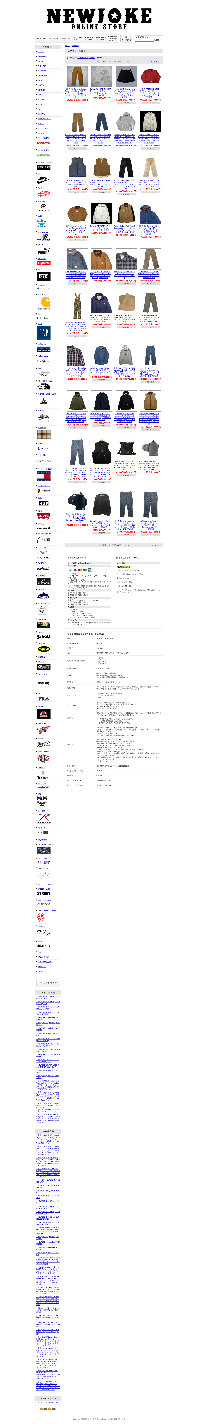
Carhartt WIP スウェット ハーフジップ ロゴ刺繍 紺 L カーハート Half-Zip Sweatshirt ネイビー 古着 (100, 417)
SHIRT (40, 61)
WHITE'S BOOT (44, 751)
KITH (40, 269)
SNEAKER (41, 109)
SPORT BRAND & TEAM (47, 910)
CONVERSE (42, 201)
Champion (42, 285)
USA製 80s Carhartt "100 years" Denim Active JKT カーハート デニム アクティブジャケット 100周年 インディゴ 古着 (149, 230)
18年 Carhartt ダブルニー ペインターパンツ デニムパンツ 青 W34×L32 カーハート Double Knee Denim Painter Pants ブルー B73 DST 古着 (148, 372)
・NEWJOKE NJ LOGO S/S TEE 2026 (47, 1034)
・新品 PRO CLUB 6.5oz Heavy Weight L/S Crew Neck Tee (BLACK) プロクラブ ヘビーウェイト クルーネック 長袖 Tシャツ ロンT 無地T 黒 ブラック (48, 1085)
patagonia (42, 344)
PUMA (40, 245)
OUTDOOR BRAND (45, 900)
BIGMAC (41, 657)
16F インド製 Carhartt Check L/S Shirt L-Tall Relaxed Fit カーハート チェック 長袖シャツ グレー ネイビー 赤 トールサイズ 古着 (75, 372)
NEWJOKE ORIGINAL (45, 162)
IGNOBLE (41, 524)
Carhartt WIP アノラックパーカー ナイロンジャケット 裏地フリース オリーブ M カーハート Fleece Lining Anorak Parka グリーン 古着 (75, 418)
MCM (40, 794)
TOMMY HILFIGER (45, 469)
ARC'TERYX (42, 548)
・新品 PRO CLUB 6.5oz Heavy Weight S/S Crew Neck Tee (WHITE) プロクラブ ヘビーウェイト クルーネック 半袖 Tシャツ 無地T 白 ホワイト (48, 1118)
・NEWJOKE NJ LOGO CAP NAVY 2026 (47, 1076)
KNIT (40, 80)
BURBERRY (42, 428)
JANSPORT (42, 784)
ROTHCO (41, 811)
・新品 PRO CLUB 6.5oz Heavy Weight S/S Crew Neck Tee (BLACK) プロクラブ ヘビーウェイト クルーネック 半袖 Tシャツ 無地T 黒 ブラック (48, 1107)
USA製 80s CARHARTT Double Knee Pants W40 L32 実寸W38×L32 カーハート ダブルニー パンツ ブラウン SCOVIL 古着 (75, 139)
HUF (40, 498)
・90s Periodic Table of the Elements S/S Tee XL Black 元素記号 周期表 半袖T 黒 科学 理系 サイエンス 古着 (47, 1290)
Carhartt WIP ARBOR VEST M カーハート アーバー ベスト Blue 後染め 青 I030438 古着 (76, 183)
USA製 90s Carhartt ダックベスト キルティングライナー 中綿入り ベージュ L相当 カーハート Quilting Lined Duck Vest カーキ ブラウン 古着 (149, 419)
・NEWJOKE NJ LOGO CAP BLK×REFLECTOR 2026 (48, 1008)
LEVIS (40, 511)
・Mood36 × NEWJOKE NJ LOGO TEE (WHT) (48, 1181)
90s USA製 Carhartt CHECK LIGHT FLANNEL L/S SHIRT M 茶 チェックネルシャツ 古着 (124, 275)
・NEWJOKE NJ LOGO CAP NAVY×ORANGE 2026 (47, 1013)
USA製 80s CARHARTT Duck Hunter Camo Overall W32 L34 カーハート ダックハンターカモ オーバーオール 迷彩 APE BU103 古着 (75, 326)
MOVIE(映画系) (43, 957)
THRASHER (42, 674)
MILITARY (42, 941)
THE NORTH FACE (45, 381)
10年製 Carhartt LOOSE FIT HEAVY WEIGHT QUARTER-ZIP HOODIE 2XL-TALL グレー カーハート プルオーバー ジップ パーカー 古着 (124, 139)
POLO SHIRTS (43, 56)
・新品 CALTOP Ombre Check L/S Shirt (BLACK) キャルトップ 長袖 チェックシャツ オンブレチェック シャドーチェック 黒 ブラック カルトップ (48, 1341)
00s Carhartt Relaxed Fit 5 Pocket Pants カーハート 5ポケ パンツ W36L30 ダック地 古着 (124, 318)
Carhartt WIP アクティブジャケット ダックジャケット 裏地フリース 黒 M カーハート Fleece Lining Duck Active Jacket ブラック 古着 (124, 418)
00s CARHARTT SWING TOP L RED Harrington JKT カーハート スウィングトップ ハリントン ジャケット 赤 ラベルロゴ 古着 (148, 93)
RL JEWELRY (42, 839)
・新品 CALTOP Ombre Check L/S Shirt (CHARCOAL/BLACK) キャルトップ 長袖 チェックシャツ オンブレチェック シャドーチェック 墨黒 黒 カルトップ (48, 1386)
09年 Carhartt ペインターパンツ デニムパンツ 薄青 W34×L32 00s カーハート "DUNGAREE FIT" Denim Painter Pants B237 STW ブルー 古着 (75, 472)
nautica (41, 443)
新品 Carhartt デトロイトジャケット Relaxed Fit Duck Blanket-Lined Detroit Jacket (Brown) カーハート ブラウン (75, 230)
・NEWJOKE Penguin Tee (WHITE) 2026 (48, 1024)
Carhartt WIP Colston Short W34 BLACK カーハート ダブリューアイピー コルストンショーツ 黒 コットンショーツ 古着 (124, 93)
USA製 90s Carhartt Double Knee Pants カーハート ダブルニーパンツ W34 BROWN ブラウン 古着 (149, 183)
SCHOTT (41, 632)
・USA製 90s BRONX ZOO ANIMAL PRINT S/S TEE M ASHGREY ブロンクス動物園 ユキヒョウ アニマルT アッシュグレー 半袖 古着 (47, 1301)
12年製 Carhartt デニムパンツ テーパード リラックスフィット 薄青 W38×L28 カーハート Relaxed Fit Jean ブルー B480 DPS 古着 (148, 525)
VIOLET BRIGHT (44, 858)
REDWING (42, 723)
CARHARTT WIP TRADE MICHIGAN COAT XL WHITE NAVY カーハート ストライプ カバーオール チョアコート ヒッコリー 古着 (148, 139)
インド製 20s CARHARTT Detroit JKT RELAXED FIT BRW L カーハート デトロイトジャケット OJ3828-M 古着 (100, 275)
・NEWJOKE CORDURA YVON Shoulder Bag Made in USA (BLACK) (48, 1317)
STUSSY (41, 411)
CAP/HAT (41, 99)
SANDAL (41, 114)
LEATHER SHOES (44, 119)
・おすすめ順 (83, 58)
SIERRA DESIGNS (44, 534)
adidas (40, 216)
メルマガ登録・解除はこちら (48, 1402)
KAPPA (40, 706)
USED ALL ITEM (44, 138)
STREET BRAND (44, 889)
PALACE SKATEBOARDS (47, 394)
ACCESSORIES (43, 128)
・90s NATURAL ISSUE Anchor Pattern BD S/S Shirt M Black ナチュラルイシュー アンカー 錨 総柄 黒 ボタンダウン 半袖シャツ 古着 (48, 1280)
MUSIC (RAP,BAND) (45, 884)
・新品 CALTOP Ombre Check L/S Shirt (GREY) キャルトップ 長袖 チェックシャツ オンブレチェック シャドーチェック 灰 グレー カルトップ (48, 1374)
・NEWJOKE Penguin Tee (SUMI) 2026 (47, 1018)
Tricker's (41, 767)
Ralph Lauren (43, 356)
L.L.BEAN (41, 314)
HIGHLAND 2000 (44, 603)
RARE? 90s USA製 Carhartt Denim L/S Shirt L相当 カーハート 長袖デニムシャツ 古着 (100, 371)
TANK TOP (42, 66)
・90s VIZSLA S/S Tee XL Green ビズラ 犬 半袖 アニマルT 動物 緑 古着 (48, 1310)
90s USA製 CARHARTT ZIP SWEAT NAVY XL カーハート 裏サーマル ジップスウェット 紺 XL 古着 (100, 318)
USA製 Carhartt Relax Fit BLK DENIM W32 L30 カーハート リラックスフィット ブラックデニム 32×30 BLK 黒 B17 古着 (124, 184)
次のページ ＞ (156, 61)
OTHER (41, 133)
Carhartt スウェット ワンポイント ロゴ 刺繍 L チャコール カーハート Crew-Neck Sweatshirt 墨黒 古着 (100, 524)
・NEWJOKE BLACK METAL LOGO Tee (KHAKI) (48, 1050)
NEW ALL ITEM (43, 150)
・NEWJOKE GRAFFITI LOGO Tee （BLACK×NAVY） (47, 1061)
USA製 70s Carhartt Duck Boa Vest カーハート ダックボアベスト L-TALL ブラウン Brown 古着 (100, 183)
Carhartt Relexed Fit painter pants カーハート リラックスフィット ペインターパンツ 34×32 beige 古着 (148, 275)
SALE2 (40, 971)
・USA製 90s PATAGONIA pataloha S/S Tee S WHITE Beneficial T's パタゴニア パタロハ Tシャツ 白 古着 (48, 1230)
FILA (40, 693)
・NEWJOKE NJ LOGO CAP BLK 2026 (47, 1071)
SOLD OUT (42, 966)
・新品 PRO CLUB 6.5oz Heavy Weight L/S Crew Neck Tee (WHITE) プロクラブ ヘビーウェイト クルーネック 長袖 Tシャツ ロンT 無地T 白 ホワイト (48, 1096)
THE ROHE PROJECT (45, 844)
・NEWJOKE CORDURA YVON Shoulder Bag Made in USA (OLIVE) (47, 1332)
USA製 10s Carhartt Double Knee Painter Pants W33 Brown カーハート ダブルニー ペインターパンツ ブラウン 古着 (75, 93)
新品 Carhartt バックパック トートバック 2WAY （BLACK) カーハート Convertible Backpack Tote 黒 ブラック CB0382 (124, 465)
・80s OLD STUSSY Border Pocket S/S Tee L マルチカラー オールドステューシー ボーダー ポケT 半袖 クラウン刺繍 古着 (48, 1270)
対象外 (40, 952)
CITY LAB (41, 576)
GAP (40, 324)
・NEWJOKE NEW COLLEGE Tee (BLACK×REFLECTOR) (48, 1045)
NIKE (40, 174)
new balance (43, 232)
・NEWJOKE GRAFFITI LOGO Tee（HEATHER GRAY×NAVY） (47, 1066)
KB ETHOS (42, 662)
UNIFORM (42, 71)
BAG (40, 104)
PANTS (40, 95)
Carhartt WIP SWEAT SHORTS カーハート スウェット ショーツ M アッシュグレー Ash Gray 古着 (100, 92)
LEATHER (41, 90)
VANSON (41, 643)
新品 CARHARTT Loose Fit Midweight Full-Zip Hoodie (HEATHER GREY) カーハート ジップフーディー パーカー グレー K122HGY (124, 372)
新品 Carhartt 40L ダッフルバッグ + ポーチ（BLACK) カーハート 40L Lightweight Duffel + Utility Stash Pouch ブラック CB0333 (75, 518)
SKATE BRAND (43, 868)
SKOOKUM (42, 619)
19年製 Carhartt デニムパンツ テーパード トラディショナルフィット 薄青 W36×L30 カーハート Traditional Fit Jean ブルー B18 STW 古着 (124, 525)
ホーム (67, 46)
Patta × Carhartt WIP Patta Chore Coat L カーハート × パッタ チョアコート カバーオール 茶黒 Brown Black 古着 (124, 229)
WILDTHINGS (43, 563)
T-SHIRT (41, 51)
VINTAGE (41, 926)
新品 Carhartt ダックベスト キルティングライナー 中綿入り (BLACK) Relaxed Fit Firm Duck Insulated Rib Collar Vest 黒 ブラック (100, 472)
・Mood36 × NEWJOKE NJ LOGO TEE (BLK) (48, 1186)
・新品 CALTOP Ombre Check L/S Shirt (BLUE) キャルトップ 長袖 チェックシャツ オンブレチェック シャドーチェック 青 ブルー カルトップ (48, 1352)
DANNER (41, 738)
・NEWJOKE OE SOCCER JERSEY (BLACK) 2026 (48, 997)
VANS (40, 188)
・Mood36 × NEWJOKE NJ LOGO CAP (48, 1191)
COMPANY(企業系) (45, 962)
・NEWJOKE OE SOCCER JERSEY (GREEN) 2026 (48, 1002)
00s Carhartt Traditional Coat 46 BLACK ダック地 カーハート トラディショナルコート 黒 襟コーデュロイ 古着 (75, 275)
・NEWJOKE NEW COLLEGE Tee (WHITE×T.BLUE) (48, 1039)
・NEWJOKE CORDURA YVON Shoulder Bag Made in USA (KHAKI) (48, 1324)
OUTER (41, 85)
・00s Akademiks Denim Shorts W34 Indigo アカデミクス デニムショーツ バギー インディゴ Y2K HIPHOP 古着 (48, 1261)
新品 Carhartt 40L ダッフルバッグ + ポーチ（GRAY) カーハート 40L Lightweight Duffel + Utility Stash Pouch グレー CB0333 (148, 465)
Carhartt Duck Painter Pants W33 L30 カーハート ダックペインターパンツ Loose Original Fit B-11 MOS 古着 (148, 318)
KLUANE (41, 589)
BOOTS (41, 123)
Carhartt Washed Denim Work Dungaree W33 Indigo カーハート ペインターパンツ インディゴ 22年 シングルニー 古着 (100, 139)
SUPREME (42, 259)
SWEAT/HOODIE (44, 75)
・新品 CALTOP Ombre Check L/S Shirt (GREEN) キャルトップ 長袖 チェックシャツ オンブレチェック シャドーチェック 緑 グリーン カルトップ (48, 1363)
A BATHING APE (44, 486)
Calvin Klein (42, 455)
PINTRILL (41, 828)
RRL (39, 368)
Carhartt (41, 294)
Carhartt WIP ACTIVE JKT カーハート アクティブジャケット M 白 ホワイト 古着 (100, 228)
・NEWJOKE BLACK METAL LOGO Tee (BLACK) (48, 1055)
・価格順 (91, 58)
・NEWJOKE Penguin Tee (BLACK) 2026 (48, 1029)
